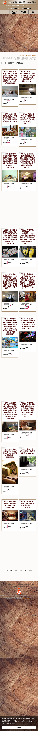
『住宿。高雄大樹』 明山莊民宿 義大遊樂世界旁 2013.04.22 (27, 451)
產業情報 (13, 597)
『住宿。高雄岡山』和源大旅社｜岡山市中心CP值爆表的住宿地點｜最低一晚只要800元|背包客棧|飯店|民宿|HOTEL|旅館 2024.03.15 (10, 77)
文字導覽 (21, 55)
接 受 (19, 727)
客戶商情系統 (32, 595)
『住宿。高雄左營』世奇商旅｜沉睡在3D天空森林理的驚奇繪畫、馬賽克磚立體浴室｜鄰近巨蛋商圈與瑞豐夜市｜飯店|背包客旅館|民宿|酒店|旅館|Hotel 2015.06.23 (10, 410)
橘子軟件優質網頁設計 (24, 595)
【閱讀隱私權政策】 (9, 723)
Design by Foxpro (26, 598)
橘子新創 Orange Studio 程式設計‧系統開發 (9, 595)
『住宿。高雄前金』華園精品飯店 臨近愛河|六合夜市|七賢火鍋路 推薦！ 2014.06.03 (10, 453)
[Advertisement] (19, 33)
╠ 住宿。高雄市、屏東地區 (28, 59)
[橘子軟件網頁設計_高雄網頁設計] (19, 594)
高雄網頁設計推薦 (30, 597)
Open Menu (5, 12)
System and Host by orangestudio (14, 598)
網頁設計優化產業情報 (20, 597)
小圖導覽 (33, 55)
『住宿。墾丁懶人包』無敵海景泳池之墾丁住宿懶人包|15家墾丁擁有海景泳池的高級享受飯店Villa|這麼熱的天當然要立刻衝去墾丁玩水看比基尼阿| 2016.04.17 (10, 326)
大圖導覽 (27, 55)
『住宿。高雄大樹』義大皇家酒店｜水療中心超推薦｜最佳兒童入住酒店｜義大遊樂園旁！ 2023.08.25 (10, 118)
